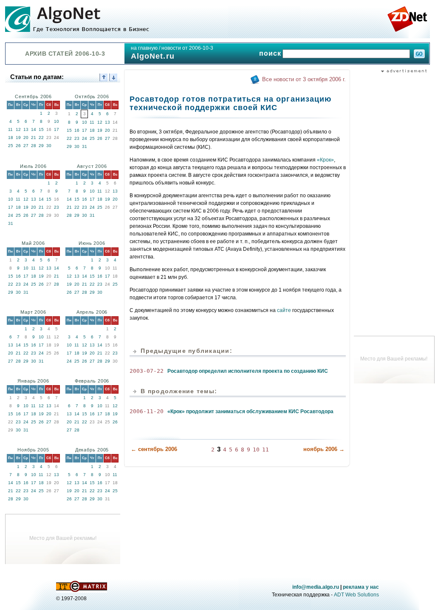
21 (33, 137)
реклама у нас (361, 587)
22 (41, 137)
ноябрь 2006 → (324, 449)
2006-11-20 (147, 411)
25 (10, 145)
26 (18, 145)
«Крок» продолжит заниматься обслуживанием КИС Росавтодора (250, 411)
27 (25, 145)
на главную (144, 48)
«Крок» (325, 160)
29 (41, 145)
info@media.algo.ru (315, 587)
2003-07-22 (147, 371)
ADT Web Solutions (356, 595)
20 (25, 137)
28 (33, 145)
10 (56, 121)
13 (25, 129)
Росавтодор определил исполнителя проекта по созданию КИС (247, 371)
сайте (284, 310)
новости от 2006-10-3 (187, 48)
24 (84, 138)
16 (76, 130)
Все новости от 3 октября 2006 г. (304, 79)
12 (18, 129)
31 (84, 146)
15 (41, 129)
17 (56, 129)
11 (10, 129)
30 (48, 145)
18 (10, 137)
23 (76, 138)
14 (33, 129)
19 (18, 137)
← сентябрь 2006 (154, 449)
